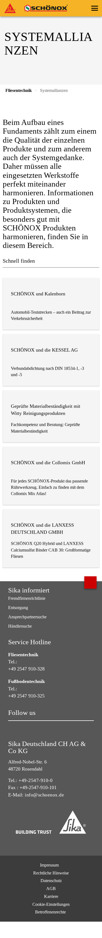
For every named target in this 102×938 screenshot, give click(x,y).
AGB (51, 888)
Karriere (51, 896)
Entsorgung (18, 607)
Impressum (49, 865)
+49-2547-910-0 (35, 780)
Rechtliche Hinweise (51, 873)
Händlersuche (20, 626)
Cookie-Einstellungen (51, 904)
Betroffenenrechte (51, 912)
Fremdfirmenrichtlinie (26, 598)
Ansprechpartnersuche (27, 617)
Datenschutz (51, 880)
